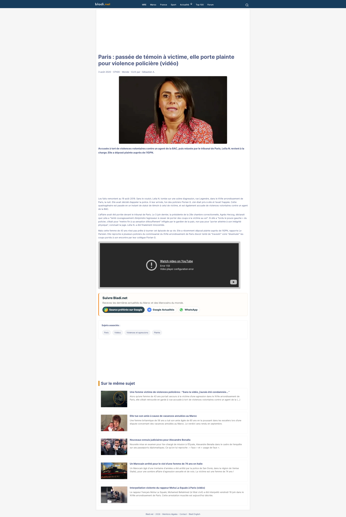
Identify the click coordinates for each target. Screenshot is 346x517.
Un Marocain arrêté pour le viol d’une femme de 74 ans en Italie (166, 463)
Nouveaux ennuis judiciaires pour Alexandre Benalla (160, 439)
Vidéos (117, 332)
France (163, 4)
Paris (106, 332)
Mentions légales (170, 514)
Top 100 (200, 4)
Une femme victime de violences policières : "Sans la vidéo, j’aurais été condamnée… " (179, 392)
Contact (183, 514)
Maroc (153, 4)
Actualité (184, 4)
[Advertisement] (173, 31)
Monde (125, 72)
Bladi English (194, 514)
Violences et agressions (137, 332)
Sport (173, 4)
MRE (144, 4)
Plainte (157, 332)
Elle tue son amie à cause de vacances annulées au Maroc (163, 415)
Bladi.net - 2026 (153, 514)
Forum (210, 4)
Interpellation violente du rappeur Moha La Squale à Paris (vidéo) (167, 487)
